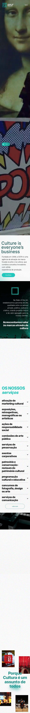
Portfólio (8, 275)
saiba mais (15, 506)
